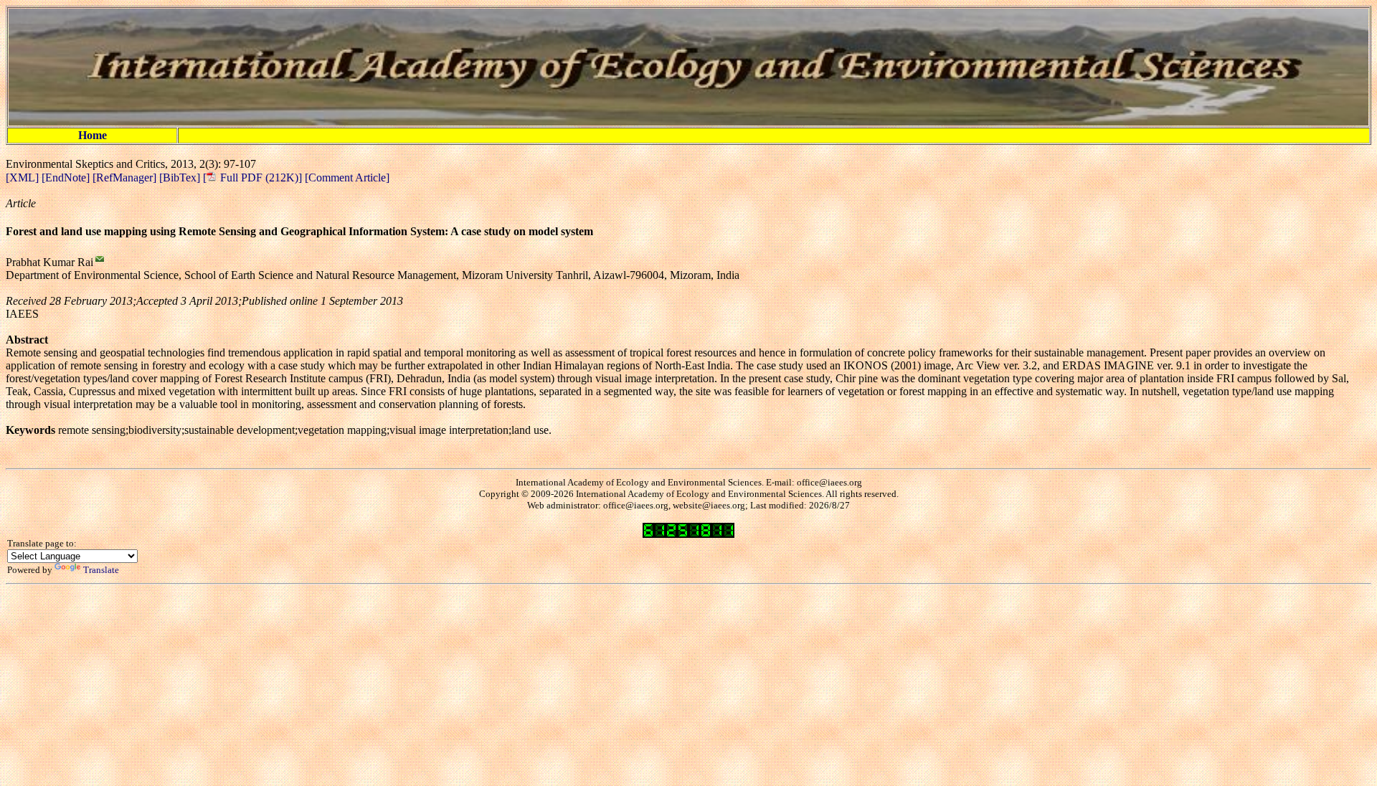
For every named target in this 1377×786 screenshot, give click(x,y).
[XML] (24, 177)
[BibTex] (181, 177)
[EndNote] (67, 177)
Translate (101, 569)
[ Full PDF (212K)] (252, 177)
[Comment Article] (345, 177)
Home (92, 135)
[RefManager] (126, 177)
